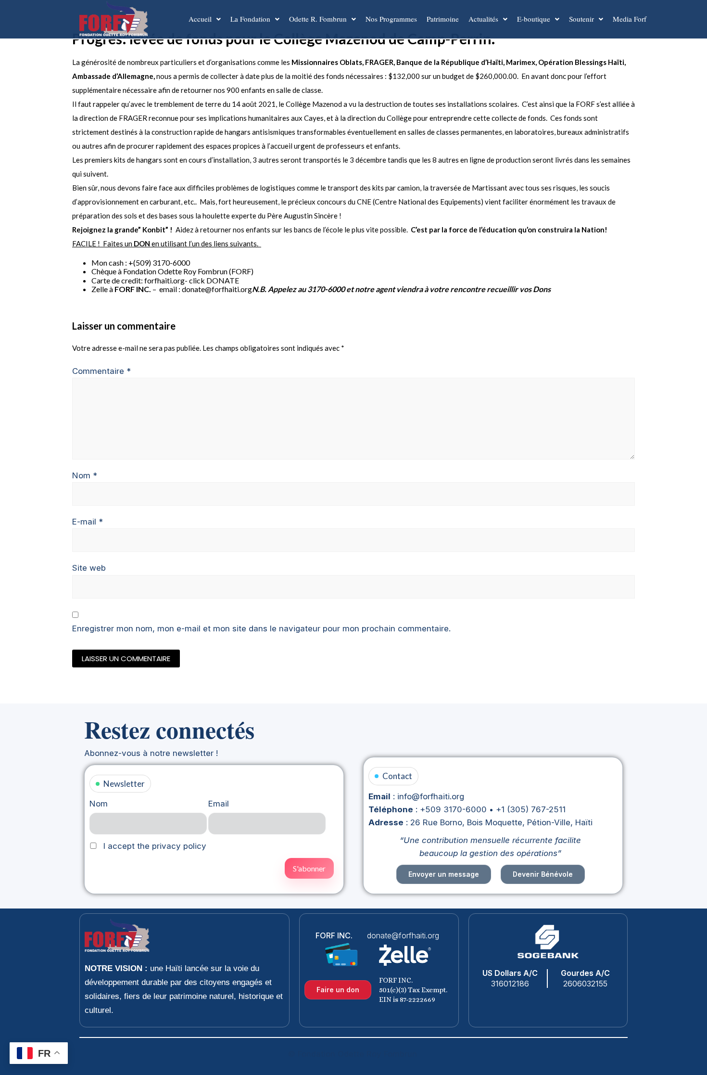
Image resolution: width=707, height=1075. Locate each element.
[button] (205, 19)
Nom (84, 475)
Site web (89, 568)
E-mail (87, 521)
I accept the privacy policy (153, 846)
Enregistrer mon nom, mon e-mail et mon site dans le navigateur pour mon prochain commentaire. (261, 628)
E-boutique (533, 19)
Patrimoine (443, 19)
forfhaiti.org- (166, 280)
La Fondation (250, 19)
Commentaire (101, 371)
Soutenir (581, 19)
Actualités (483, 19)
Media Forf (629, 19)
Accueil (200, 19)
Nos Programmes (391, 19)
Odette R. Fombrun (318, 19)
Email (218, 803)
